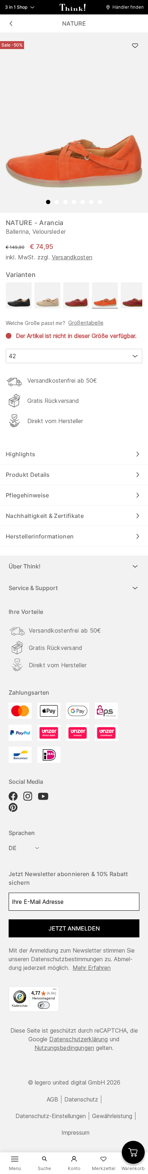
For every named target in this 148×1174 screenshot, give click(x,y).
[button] (126, 7)
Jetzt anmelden (74, 928)
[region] (74, 122)
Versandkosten (72, 257)
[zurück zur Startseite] (72, 7)
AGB (52, 1099)
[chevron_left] (11, 23)
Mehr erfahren (92, 967)
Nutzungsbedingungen (64, 1047)
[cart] (133, 1152)
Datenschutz (81, 1099)
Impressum (75, 1132)
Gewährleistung (112, 1116)
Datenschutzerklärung (78, 1039)
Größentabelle (85, 323)
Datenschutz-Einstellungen (50, 1116)
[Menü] (54, 990)
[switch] (43, 1005)
